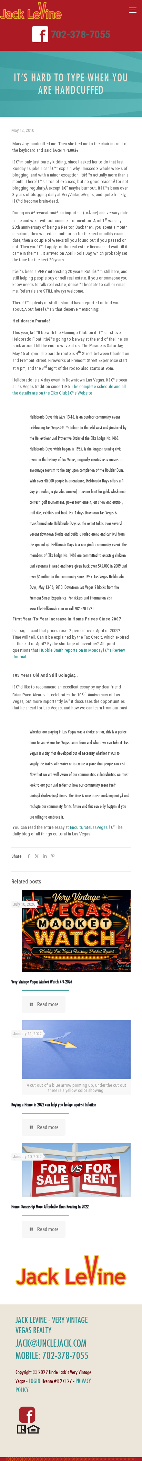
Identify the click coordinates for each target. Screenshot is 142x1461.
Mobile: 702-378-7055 (52, 1355)
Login (34, 1380)
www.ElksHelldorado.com (47, 608)
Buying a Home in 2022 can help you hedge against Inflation (53, 1104)
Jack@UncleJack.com (51, 1343)
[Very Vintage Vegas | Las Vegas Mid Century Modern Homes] (31, 10)
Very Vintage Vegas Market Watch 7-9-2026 (41, 981)
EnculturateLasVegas (89, 827)
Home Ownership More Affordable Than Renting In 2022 (50, 1206)
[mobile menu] (133, 10)
